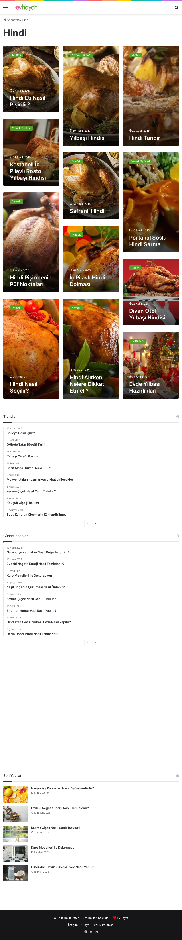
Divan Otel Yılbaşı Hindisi (147, 314)
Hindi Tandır (144, 138)
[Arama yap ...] (176, 9)
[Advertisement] (91, 710)
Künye (85, 925)
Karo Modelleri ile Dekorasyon (54, 847)
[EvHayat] (26, 7)
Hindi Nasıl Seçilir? (23, 387)
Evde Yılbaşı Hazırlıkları (144, 387)
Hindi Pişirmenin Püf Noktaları (31, 280)
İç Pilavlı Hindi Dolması (87, 280)
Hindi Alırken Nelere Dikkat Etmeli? (87, 384)
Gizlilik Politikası (103, 925)
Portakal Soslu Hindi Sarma (148, 241)
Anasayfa (13, 20)
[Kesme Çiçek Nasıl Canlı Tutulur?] (15, 834)
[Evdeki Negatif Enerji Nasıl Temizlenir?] (15, 814)
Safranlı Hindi (87, 211)
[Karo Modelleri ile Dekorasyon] (15, 853)
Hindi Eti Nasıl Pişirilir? (27, 101)
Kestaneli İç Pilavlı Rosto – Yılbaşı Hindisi (28, 171)
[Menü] (5, 9)
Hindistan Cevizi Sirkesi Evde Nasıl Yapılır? (63, 867)
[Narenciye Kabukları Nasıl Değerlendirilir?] (15, 794)
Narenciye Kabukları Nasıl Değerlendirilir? (62, 788)
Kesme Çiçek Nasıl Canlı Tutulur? (55, 828)
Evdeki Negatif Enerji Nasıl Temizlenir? (60, 808)
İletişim (73, 925)
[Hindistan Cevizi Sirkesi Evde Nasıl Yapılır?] (15, 873)
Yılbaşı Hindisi (88, 138)
